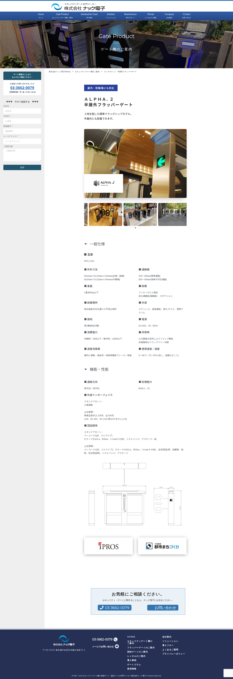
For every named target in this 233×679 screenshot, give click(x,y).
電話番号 (7, 126)
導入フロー (168, 645)
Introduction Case (89, 15)
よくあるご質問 (170, 649)
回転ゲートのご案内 (137, 651)
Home (41, 15)
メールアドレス (10, 136)
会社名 (6, 105)
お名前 (6, 116)
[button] (130, 227)
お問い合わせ (165, 608)
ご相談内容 (8, 146)
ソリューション (170, 641)
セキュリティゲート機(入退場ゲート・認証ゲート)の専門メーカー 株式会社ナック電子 (114, 676)
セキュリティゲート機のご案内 (140, 642)
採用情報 (131, 668)
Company (169, 15)
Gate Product (62, 15)
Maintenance (130, 15)
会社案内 (167, 636)
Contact (186, 15)
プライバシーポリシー (173, 653)
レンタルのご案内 (136, 656)
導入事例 (131, 660)
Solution (111, 15)
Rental (151, 15)
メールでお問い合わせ (103, 646)
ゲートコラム (134, 664)
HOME (131, 636)
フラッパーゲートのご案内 (141, 647)
